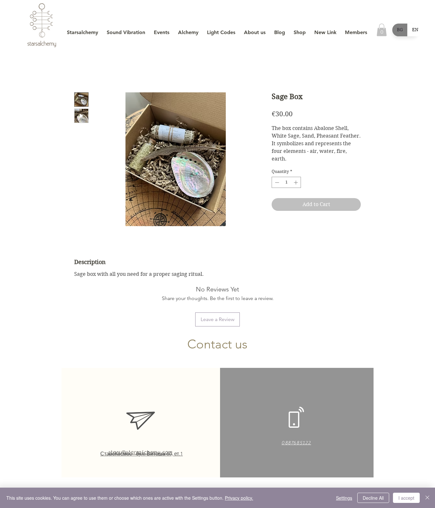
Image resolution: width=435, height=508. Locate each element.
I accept (406, 498)
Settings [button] (344, 498)
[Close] (427, 498)
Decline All (373, 498)
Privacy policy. (239, 498)
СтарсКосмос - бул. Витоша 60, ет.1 (141, 454)
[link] (381, 30)
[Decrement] (276, 182)
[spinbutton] (286, 182)
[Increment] (296, 182)
